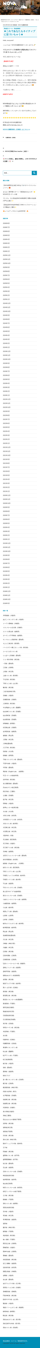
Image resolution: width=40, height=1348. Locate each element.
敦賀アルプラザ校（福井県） (12, 983)
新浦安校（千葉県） (9, 1003)
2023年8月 (6, 367)
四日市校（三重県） (9, 791)
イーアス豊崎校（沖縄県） (11, 623)
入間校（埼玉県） (9, 739)
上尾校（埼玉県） (9, 671)
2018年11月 (6, 595)
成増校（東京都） (9, 979)
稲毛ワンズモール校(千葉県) (12, 1191)
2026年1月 (6, 251)
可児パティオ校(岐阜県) (10, 775)
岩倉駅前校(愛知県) (9, 935)
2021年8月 (6, 463)
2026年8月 (6, 223)
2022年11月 (6, 403)
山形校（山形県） (9, 915)
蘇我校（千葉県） (9, 1231)
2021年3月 (6, 483)
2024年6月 (6, 327)
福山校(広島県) (8, 1183)
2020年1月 (6, 539)
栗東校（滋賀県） (9, 1071)
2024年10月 (6, 311)
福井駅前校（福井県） (10, 1179)
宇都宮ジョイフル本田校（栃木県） (14, 875)
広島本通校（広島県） (10, 955)
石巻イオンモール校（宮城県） (13, 1171)
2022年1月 (6, 443)
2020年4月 (6, 527)
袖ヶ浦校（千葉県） (9, 1239)
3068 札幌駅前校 (23, 25)
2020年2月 (6, 535)
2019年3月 (6, 579)
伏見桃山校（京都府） (10, 727)
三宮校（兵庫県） (9, 667)
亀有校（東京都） (9, 687)
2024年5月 (6, 331)
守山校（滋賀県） (9, 883)
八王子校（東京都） (9, 747)
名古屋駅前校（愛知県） (11, 783)
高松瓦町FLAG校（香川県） (12, 1323)
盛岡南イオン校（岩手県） (11, 1155)
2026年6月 (6, 231)
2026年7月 (6, 227)
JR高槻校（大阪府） (9, 615)
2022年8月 (6, 415)
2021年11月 (6, 451)
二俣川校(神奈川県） (10, 691)
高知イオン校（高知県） (11, 1327)
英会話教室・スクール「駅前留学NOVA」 (15, 1341)
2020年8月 (6, 511)
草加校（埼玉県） (9, 1215)
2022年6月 (6, 423)
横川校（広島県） (9, 1083)
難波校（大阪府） (9, 1303)
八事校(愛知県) (8, 743)
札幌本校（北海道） (9, 1039)
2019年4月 (6, 575)
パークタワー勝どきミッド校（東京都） (16, 647)
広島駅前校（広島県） (10, 959)
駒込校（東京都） (9, 1315)
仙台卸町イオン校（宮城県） (12, 711)
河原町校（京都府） (9, 1107)
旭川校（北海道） (9, 1023)
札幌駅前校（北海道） (11, 137)
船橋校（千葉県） (9, 1199)
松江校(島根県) (8, 1059)
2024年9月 (6, 315)
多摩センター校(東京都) (10, 807)
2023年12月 (6, 351)
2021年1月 (6, 491)
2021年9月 (6, 459)
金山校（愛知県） (9, 1279)
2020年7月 (6, 515)
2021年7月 (6, 467)
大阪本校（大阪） (9, 835)
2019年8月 (6, 559)
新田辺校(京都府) (8, 1007)
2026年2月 (6, 247)
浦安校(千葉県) (8, 1131)
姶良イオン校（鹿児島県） (11, 867)
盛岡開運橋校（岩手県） (11, 1159)
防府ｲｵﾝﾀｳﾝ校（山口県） (11, 1299)
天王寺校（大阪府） (9, 843)
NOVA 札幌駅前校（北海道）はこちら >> (16, 129)
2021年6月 (6, 471)
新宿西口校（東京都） (10, 995)
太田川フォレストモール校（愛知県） (15, 855)
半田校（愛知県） (9, 767)
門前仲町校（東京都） (10, 1295)
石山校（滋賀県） (9, 1167)
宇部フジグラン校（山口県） (12, 871)
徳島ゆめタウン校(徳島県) (11, 975)
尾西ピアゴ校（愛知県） (11, 911)
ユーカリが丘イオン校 (10, 651)
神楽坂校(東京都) (8, 1175)
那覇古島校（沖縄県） (10, 1271)
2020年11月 (6, 499)
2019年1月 (6, 587)
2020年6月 (6, 519)
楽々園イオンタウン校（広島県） (14, 1079)
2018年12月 (6, 591)
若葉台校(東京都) (8, 1207)
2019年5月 (6, 571)
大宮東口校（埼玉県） (10, 827)
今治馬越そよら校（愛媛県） (12, 707)
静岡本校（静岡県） (9, 1311)
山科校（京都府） (9, 919)
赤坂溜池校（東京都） (10, 1259)
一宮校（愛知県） (9, 663)
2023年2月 (6, 391)
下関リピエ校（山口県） (11, 683)
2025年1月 (6, 299)
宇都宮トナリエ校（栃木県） (12, 879)
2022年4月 (6, 431)
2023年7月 (6, 371)
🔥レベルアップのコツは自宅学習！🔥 (15, 211)
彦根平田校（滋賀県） (10, 971)
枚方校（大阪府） (9, 1063)
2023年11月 (6, 355)
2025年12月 (6, 255)
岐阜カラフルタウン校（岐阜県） (14, 923)
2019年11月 (6, 547)
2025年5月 (6, 283)
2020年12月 (6, 495)
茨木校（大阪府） (9, 1211)
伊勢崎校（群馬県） (9, 723)
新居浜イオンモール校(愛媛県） (13, 999)
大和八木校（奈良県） (10, 815)
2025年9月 (6, 267)
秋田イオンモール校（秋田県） (13, 1187)
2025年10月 (6, 263)
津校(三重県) (7, 1115)
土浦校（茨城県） (9, 795)
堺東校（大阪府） (9, 803)
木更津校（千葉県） (9, 1031)
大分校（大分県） (9, 811)
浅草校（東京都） (9, 1123)
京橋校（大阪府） (9, 695)
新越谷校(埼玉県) (8, 1011)
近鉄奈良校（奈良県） (10, 1267)
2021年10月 (6, 455)
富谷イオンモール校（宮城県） (13, 895)
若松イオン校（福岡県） (11, 1203)
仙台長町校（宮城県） (10, 715)
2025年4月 (6, 287)
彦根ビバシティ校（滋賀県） (12, 967)
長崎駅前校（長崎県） (10, 1291)
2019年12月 (6, 543)
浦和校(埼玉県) (8, 1127)
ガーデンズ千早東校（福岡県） (13, 635)
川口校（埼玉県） (9, 939)
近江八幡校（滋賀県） (10, 1263)
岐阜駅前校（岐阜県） (10, 927)
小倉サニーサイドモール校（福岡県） (15, 899)
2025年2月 (6, 295)
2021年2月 (6, 487)
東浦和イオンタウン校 (10, 1047)
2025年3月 (6, 291)
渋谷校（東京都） (9, 1135)
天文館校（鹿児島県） (10, 839)
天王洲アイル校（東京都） (11, 847)
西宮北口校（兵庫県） (10, 1243)
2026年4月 (6, 239)
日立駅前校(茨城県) (9, 1019)
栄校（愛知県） (8, 1067)
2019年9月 (6, 555)
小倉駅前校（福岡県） (10, 903)
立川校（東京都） (9, 1195)
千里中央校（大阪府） (10, 763)
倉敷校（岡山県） (9, 735)
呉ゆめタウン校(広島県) (10, 787)
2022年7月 (6, 419)
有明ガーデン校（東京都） (11, 1027)
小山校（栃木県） (9, 907)
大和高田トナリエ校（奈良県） (13, 819)
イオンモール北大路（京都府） (13, 627)
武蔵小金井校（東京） (10, 1091)
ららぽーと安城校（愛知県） (12, 655)
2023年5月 (6, 379)
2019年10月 (6, 551)
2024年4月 (6, 335)
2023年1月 (6, 395)
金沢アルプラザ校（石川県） (12, 1283)
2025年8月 (6, 271)
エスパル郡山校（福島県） (11, 631)
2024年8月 (6, 319)
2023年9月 (6, 363)
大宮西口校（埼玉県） (10, 831)
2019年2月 (6, 583)
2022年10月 (6, 407)
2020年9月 (6, 507)
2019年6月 (6, 567)
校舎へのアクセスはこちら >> (13, 125)
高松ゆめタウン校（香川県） (12, 1319)
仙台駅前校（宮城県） (10, 719)
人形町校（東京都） (9, 703)
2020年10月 (6, 503)
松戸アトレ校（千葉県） (11, 1055)
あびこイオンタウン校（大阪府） (14, 619)
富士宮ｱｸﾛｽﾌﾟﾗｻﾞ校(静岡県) (12, 891)
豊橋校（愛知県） (9, 1255)
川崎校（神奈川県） (9, 943)
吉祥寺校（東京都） (9, 779)
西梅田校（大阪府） (9, 1247)
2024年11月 (6, 307)
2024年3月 (6, 339)
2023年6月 (6, 375)
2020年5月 (6, 523)
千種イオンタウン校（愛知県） (13, 759)
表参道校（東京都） (9, 1235)
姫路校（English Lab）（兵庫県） (14, 863)
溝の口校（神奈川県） (10, 1139)
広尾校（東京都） (9, 951)
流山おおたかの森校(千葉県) (12, 1119)
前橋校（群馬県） (9, 755)
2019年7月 (6, 563)
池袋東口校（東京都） (10, 1099)
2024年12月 (6, 303)
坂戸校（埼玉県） (9, 799)
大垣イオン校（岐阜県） (11, 823)
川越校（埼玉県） (9, 947)
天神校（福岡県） (9, 851)
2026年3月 (6, 243)
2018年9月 (6, 603)
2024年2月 (6, 343)
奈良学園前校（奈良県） (11, 859)
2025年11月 (6, 259)
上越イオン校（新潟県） (11, 675)
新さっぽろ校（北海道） (11, 987)
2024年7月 (6, 323)
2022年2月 (6, 439)
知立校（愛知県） (9, 1163)
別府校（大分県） (9, 751)
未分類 (5, 1035)
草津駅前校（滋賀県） (10, 1219)
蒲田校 (5, 1223)
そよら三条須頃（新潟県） (11, 643)
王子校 (5, 1147)
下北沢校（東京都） (9, 679)
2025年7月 (6, 275)
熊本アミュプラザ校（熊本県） (13, 1143)
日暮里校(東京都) (8, 1015)
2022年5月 (6, 427)
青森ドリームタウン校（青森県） (14, 1307)
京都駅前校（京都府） (10, 699)
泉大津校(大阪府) (8, 1111)
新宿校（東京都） (9, 991)
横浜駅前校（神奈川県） (11, 1087)
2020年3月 (6, 531)
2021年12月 (6, 447)
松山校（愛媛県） (9, 1051)
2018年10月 (6, 599)
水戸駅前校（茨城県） (10, 1095)
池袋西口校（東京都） (10, 1103)
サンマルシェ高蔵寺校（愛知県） (14, 639)
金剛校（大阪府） (9, 1275)
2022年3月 (6, 435)
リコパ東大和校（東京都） (11, 659)
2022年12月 (6, 399)
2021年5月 (6, 475)
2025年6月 (6, 279)
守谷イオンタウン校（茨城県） (13, 887)
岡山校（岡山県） (9, 931)
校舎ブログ (6, 1075)
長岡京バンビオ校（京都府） (12, 1287)
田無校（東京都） (9, 1151)
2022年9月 (6, 411)
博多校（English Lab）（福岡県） (14, 771)
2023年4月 (6, 383)
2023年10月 (6, 359)
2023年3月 (6, 387)
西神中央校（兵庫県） (10, 1251)
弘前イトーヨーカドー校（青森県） (14, 963)
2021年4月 (6, 479)
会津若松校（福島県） (10, 731)
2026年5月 (6, 235)
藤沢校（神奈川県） (9, 1227)
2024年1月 (6, 347)
